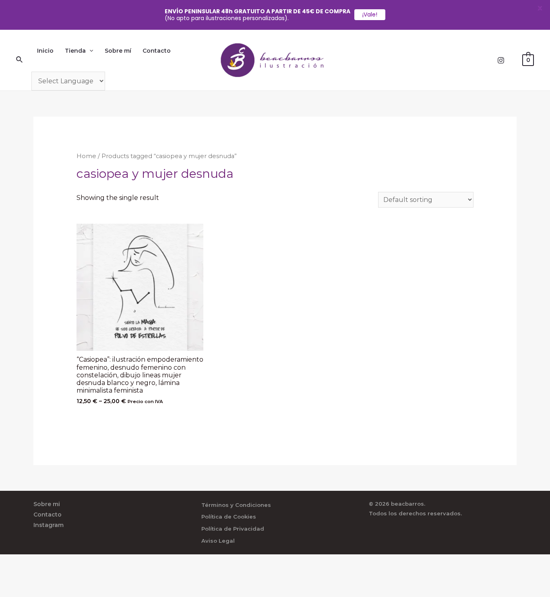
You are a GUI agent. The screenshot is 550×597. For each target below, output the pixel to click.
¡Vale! (369, 14)
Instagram (48, 525)
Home (86, 156)
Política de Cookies (228, 516)
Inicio (45, 50)
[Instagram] (501, 60)
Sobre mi (46, 504)
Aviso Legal (218, 540)
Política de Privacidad (232, 528)
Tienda (75, 50)
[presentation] (89, 51)
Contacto (157, 50)
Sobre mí (118, 50)
